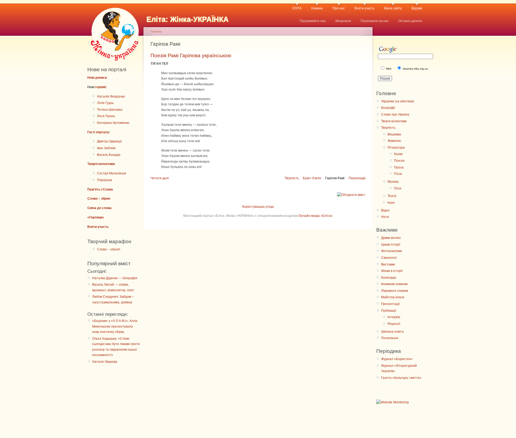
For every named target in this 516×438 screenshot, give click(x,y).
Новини (317, 8)
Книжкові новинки (394, 284)
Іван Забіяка (106, 148)
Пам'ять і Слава (100, 189)
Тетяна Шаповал (110, 110)
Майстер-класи (392, 297)
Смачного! (389, 258)
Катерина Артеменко (113, 123)
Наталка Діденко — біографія (114, 278)
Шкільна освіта (392, 331)
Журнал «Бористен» (397, 359)
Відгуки (416, 8)
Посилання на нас (375, 21)
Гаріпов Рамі (335, 178)
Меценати (343, 21)
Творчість (292, 178)
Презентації (390, 304)
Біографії (388, 108)
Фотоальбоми (391, 251)
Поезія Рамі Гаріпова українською (190, 55)
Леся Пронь (106, 116)
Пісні (398, 188)
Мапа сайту (393, 8)
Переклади (357, 178)
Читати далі (159, 178)
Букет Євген (312, 178)
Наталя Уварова (104, 362)
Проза (399, 167)
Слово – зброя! (108, 249)
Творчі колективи (101, 164)
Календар (388, 277)
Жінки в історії (392, 271)
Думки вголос (391, 238)
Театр (392, 196)
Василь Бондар (108, 155)
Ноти (385, 217)
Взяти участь (364, 8)
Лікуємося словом (394, 291)
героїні (100, 87)
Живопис (394, 141)
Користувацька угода (258, 207)
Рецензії (394, 324)
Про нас (338, 8)
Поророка (104, 180)
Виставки (388, 264)
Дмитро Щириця (109, 141)
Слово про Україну (395, 114)
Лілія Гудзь (105, 103)
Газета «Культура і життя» (401, 378)
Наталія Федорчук (111, 96)
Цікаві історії (390, 244)
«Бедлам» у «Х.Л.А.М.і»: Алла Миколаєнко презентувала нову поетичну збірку (114, 326)
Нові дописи (97, 78)
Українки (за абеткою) (397, 101)
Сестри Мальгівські (111, 173)
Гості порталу (98, 132)
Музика (393, 182)
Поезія (399, 161)
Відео (385, 210)
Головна (156, 31)
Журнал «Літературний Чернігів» (399, 368)
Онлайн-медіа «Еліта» (315, 216)
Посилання (389, 338)
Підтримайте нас (313, 21)
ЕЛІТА (297, 8)
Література (396, 147)
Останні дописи (410, 21)
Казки (398, 154)
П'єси (398, 174)
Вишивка (394, 134)
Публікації (388, 311)
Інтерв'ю (394, 317)
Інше (391, 202)
